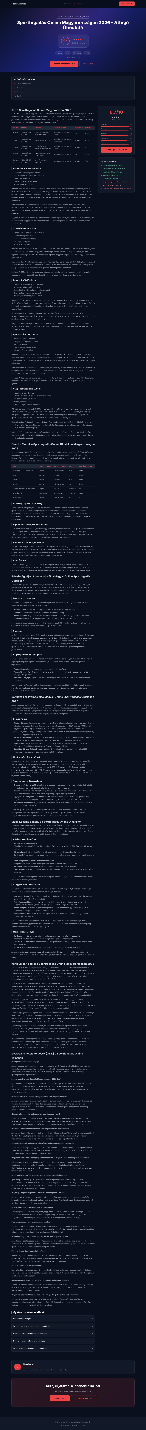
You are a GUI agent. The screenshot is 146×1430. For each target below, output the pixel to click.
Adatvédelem (65, 1425)
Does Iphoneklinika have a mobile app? (29, 1341)
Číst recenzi (88, 64)
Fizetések (20, 92)
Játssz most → (126, 4)
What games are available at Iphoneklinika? (30, 1348)
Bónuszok (20, 88)
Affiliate (82, 1425)
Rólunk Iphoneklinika (23, 84)
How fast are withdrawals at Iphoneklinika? (30, 1333)
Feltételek (75, 1425)
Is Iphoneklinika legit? (22, 1319)
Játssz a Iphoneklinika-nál (64, 64)
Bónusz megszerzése (83, 1398)
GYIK (19, 96)
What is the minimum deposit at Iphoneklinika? (32, 1326)
